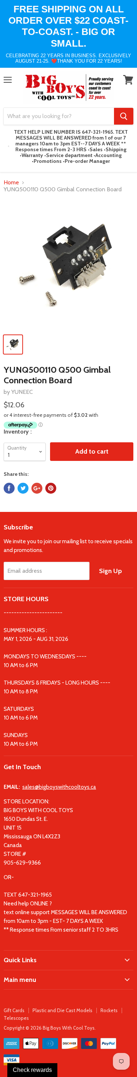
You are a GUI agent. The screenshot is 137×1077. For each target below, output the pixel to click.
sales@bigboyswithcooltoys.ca (59, 787)
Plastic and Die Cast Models (62, 1010)
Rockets (109, 1010)
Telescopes (16, 1018)
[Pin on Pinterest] (50, 488)
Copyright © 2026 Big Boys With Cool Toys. (50, 1028)
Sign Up (110, 571)
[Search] (123, 116)
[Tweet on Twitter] (23, 488)
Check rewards (32, 1070)
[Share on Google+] (36, 488)
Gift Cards (14, 1010)
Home (11, 182)
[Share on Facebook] (9, 488)
